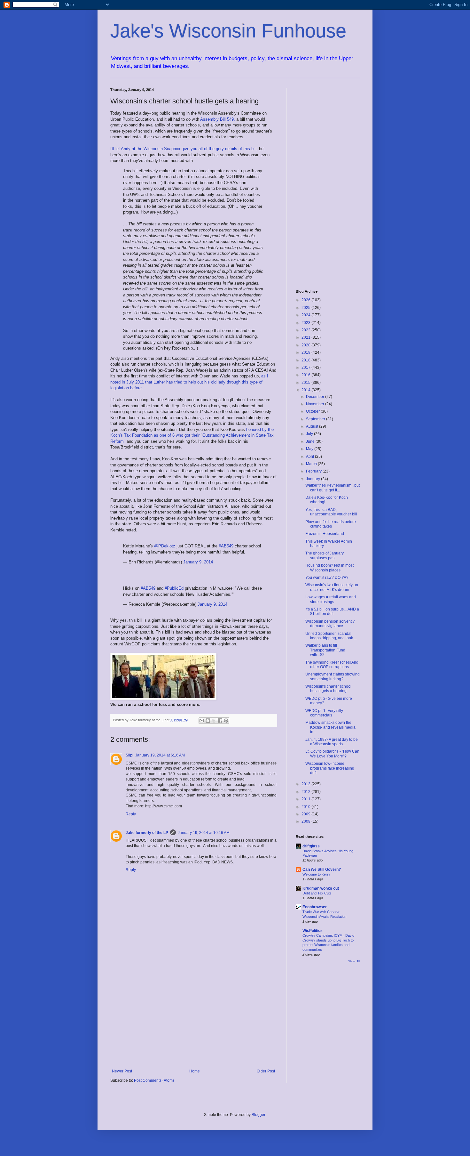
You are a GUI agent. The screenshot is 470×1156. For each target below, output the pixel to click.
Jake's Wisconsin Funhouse (228, 31)
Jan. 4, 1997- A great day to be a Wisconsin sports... (331, 741)
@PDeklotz (164, 546)
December (315, 396)
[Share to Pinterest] (226, 720)
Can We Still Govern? (321, 869)
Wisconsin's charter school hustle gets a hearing (328, 688)
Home (194, 1071)
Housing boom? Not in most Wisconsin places (329, 567)
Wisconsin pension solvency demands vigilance (330, 623)
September (316, 419)
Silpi (129, 755)
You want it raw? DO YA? (327, 577)
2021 (306, 337)
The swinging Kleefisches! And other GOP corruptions (331, 664)
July (310, 434)
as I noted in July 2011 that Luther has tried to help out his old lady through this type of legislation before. (189, 382)
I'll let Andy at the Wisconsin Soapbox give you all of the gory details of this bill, (184, 148)
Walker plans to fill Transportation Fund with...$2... (325, 650)
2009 (306, 814)
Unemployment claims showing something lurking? (332, 676)
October (313, 411)
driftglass (311, 846)
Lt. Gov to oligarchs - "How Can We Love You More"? (332, 753)
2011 (306, 799)
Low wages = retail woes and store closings (330, 599)
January (313, 479)
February (314, 471)
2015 (306, 382)
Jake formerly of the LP (147, 832)
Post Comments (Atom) (154, 1080)
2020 (306, 345)
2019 (306, 352)
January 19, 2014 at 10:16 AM (204, 832)
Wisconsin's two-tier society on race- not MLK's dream (331, 587)
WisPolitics (312, 930)
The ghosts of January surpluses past (324, 555)
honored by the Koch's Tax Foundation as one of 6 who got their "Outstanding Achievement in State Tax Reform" (192, 435)
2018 (306, 360)
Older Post (266, 1071)
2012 (306, 791)
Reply (131, 814)
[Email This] (202, 720)
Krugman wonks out (320, 888)
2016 (306, 375)
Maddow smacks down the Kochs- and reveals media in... (330, 727)
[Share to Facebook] (220, 720)
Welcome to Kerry (316, 874)
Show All (354, 961)
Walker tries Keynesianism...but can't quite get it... (332, 487)
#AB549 (226, 546)
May (310, 449)
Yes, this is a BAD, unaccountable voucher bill (331, 511)
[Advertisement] (193, 1016)
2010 (306, 806)
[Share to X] (214, 720)
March (312, 464)
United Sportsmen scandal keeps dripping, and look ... (331, 635)
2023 (306, 322)
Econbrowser (314, 907)
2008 (306, 821)
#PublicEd (174, 588)
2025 (306, 307)
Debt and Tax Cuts (317, 893)
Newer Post (122, 1071)
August (312, 426)
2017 (306, 367)
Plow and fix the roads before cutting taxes (330, 524)
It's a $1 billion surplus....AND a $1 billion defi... (332, 611)
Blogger (258, 1114)
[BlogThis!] (208, 720)
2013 (306, 784)
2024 (306, 315)
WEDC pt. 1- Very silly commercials (324, 712)
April (310, 456)
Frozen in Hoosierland (324, 533)
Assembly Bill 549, (218, 119)
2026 (306, 300)
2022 (306, 330)
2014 (306, 390)
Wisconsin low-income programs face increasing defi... (329, 768)
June (311, 441)
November (315, 404)
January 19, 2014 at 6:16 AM (160, 755)
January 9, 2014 (198, 562)
